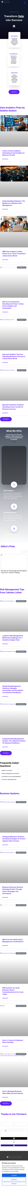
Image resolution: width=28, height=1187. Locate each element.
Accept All (14, 1175)
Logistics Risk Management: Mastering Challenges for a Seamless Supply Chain (12, 638)
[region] (14, 1174)
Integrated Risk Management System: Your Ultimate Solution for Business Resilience (14, 741)
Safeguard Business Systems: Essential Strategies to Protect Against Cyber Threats (13, 839)
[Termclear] (5, 3)
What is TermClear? (7, 770)
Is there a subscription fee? (9, 779)
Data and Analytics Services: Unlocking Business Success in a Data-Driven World (13, 356)
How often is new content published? (11, 776)
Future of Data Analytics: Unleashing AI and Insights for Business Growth (13, 153)
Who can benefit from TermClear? (10, 773)
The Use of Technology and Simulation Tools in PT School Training (14, 572)
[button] (14, 770)
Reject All (14, 1183)
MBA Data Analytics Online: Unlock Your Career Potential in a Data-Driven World (14, 254)
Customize (14, 1179)
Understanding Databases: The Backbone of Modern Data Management (13, 203)
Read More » (5, 159)
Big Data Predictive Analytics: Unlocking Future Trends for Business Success (13, 407)
